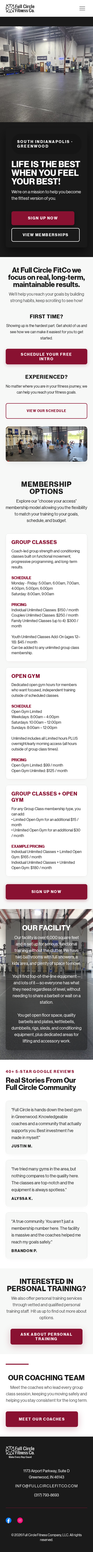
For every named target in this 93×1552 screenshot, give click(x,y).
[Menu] (82, 8)
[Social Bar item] (8, 1520)
